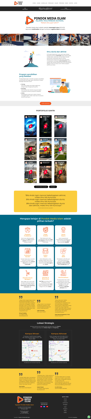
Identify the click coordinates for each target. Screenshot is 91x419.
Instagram (53, 186)
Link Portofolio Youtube (41, 186)
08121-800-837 (44, 404)
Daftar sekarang (45, 103)
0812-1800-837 (25, 9)
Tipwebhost (75, 417)
